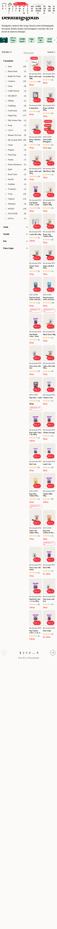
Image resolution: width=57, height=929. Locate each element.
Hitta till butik (39, 9)
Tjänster (54, 9)
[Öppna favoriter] (4, 4)
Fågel (13, 6)
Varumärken (32, 6)
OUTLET (27, 7)
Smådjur (9, 7)
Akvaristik (20, 6)
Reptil (16, 6)
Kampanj (24, 7)
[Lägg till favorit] (32, 68)
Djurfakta (44, 9)
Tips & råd (49, 8)
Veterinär (36, 6)
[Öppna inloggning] (10, 4)
